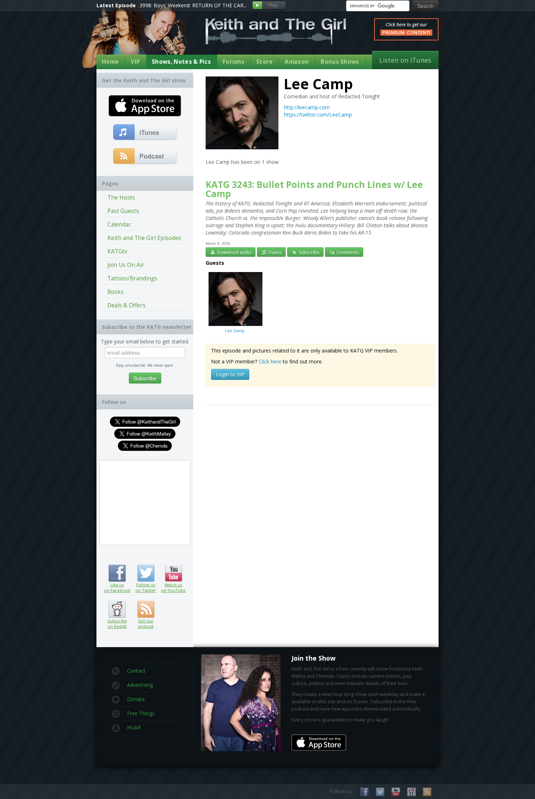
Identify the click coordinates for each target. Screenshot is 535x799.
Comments (347, 252)
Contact (136, 670)
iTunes (274, 252)
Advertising (140, 684)
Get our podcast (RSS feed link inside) (146, 609)
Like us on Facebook (117, 573)
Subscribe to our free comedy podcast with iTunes (145, 132)
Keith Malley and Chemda (139, 37)
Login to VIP (230, 374)
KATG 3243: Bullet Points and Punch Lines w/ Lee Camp (314, 189)
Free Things (141, 713)
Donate (136, 699)
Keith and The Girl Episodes (144, 238)
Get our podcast (146, 623)
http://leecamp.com (307, 107)
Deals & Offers (126, 305)
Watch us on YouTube (173, 573)
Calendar (119, 224)
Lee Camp (235, 330)
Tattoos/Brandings (132, 278)
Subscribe (308, 252)
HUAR (134, 727)
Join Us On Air (125, 265)
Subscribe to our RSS (427, 792)
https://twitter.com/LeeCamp (318, 114)
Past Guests (123, 211)
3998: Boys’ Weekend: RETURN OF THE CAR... (193, 5)
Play (269, 5)
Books (115, 292)
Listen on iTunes (405, 60)
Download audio (233, 252)
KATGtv (117, 251)
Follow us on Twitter (146, 573)
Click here (270, 361)
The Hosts (121, 197)
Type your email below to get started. (145, 341)
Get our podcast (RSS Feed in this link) (145, 156)
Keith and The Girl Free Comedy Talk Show (276, 31)
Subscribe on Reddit (117, 609)
